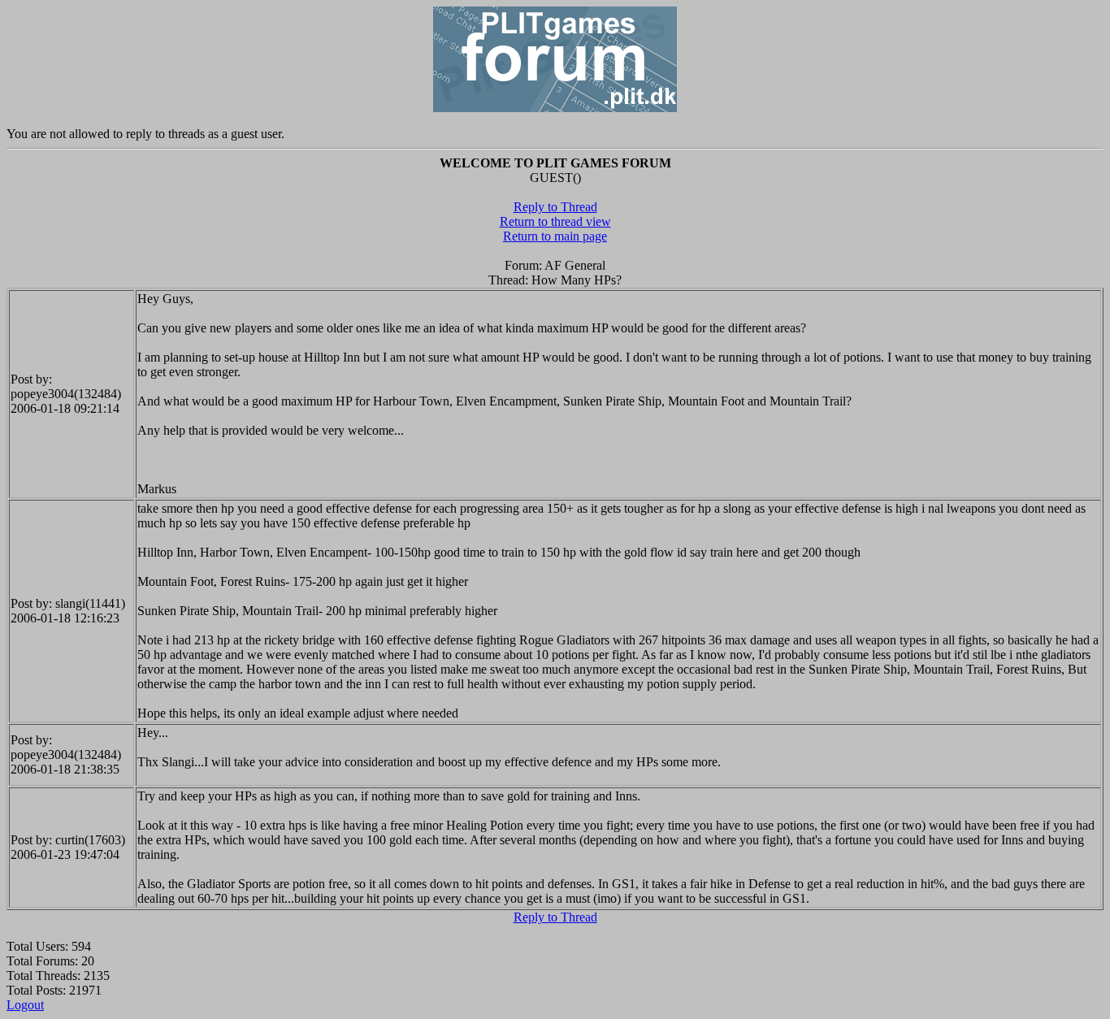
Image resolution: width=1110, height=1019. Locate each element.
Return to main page (555, 236)
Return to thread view (555, 221)
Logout (25, 1005)
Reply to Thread (555, 207)
